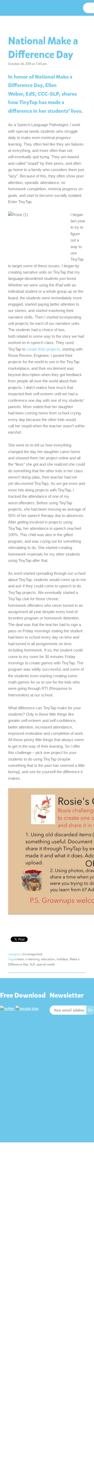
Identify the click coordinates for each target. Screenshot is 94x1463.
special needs (46, 964)
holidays (62, 959)
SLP (32, 964)
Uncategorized (32, 954)
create (19, 959)
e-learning (32, 959)
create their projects (43, 349)
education (48, 959)
